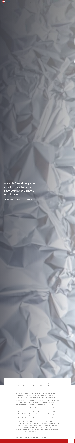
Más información (39, 440)
